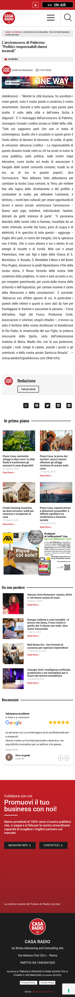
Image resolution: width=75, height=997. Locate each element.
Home (8, 32)
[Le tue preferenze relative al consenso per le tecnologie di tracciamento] (68, 990)
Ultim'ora (17, 32)
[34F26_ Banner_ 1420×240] (37, 87)
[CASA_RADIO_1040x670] (37, 575)
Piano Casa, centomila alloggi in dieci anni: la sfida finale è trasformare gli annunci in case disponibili (19, 461)
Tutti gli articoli (28, 389)
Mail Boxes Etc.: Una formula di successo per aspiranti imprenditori (47, 646)
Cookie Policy (47, 982)
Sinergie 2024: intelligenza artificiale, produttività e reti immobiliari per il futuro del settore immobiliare (49, 672)
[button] (26, 405)
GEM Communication (43, 991)
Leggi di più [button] (11, 749)
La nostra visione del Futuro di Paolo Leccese (32, 904)
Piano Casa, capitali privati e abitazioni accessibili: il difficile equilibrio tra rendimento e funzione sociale (55, 514)
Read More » (9, 472)
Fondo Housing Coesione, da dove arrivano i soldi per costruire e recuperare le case (18, 512)
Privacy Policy (28, 982)
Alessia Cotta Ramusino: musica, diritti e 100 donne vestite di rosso (49, 596)
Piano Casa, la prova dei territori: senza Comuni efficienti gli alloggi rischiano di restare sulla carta (54, 462)
